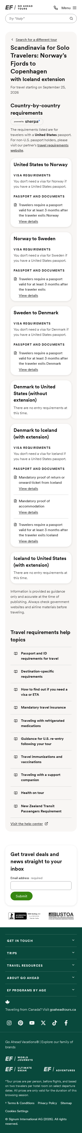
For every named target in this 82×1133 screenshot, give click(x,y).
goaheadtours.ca (63, 1009)
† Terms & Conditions (19, 1103)
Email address (26, 878)
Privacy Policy (47, 1103)
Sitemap (66, 1103)
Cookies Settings (16, 1111)
